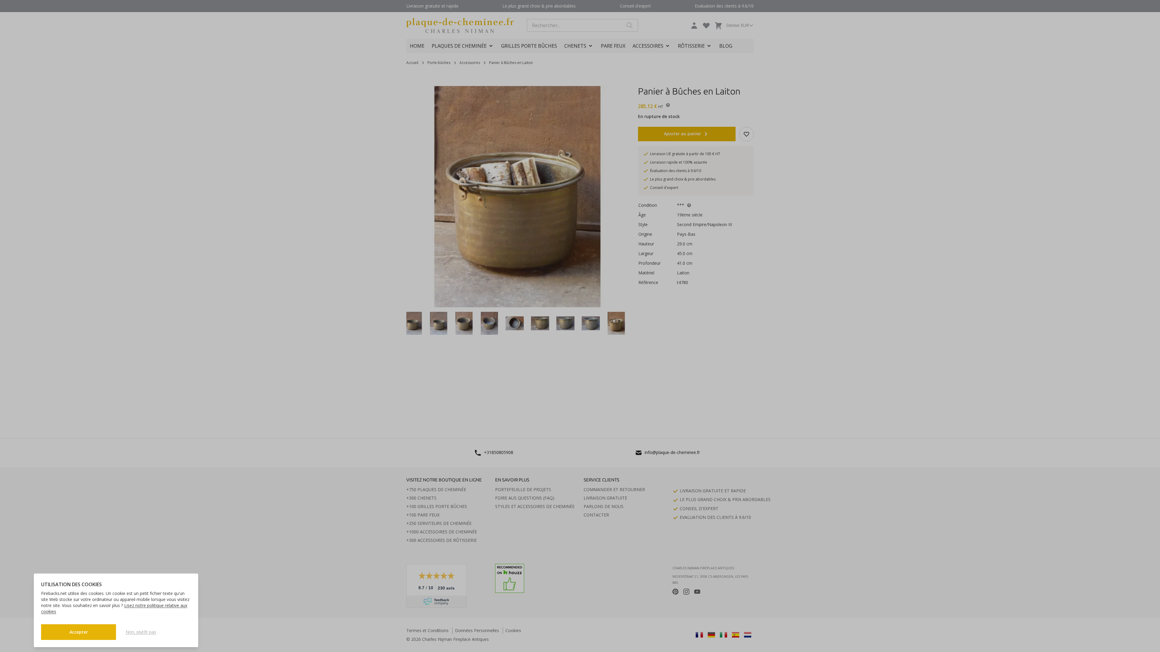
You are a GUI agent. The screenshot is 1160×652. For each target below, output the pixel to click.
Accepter (78, 632)
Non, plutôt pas (141, 632)
